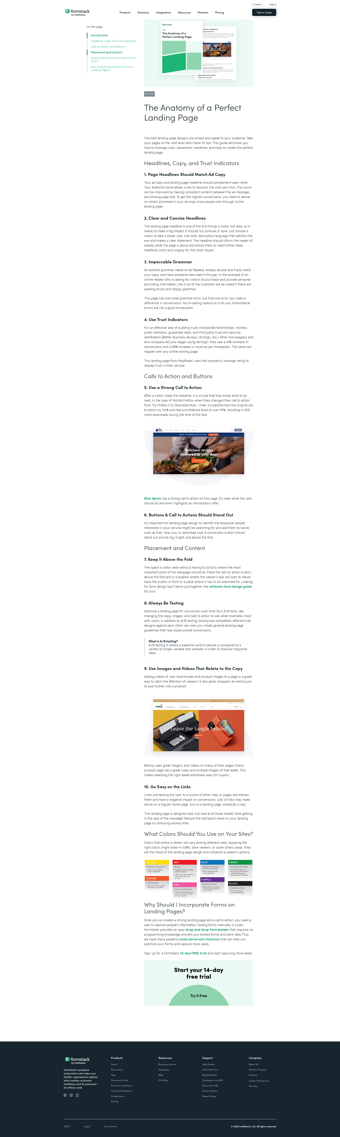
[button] (125, 12)
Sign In (273, 4)
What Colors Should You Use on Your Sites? (113, 59)
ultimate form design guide (230, 587)
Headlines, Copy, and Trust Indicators (114, 41)
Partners (203, 12)
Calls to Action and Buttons (108, 46)
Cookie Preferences (259, 1080)
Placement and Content (106, 52)
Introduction (99, 35)
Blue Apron (152, 498)
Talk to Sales (264, 12)
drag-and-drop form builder (207, 930)
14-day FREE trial (193, 953)
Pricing (219, 12)
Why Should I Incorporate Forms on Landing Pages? (112, 68)
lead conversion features (200, 939)
